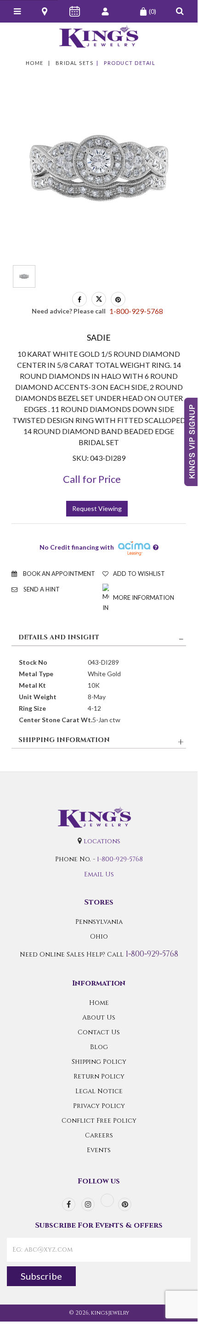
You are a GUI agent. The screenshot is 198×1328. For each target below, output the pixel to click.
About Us (98, 1017)
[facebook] (68, 1204)
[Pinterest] (118, 299)
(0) (152, 11)
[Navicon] (17, 11)
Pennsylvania (99, 921)
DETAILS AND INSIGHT (58, 637)
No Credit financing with (78, 547)
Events (99, 1150)
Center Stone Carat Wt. (55, 720)
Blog (99, 1047)
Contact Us (99, 1032)
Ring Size (32, 708)
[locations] (45, 11)
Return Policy (99, 1076)
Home (35, 63)
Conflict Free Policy (99, 1120)
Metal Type (36, 674)
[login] (106, 11)
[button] (180, 11)
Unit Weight (38, 697)
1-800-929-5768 (120, 859)
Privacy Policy (99, 1106)
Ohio (99, 936)
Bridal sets (75, 63)
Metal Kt (32, 685)
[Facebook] (79, 299)
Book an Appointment (58, 573)
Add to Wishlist (139, 573)
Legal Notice (99, 1091)
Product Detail (129, 63)
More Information (143, 597)
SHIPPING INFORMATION (64, 740)
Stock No (33, 662)
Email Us (99, 874)
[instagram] (88, 1204)
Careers (99, 1135)
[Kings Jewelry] (99, 36)
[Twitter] (98, 299)
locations (102, 841)
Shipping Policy (99, 1061)
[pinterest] (124, 1204)
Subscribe (41, 1276)
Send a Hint (41, 589)
